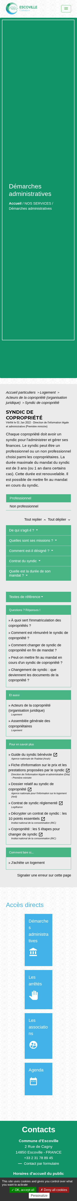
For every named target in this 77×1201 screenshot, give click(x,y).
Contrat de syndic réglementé (37, 803)
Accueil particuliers (21, 392)
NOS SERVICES (37, 203)
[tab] (38, 498)
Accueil (15, 203)
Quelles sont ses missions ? (31, 541)
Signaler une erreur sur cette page (44, 875)
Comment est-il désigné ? (29, 551)
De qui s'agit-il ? (22, 530)
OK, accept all (24, 1190)
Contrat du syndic (23, 561)
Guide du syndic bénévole (34, 755)
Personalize (39, 1195)
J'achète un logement (28, 863)
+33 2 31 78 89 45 (38, 1158)
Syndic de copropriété (42, 403)
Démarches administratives (30, 209)
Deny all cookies (55, 1190)
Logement (48, 392)
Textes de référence (24, 597)
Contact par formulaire (41, 1164)
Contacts (38, 1129)
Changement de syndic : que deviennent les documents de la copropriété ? (33, 675)
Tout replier (35, 519)
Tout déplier (59, 519)
